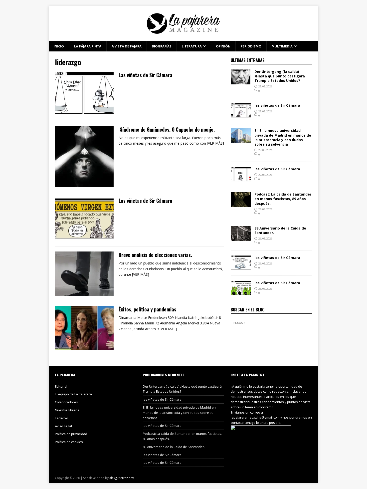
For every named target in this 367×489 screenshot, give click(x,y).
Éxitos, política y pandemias (147, 309)
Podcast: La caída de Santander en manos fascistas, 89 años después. (282, 199)
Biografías (162, 46)
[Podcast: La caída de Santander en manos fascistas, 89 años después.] (241, 204)
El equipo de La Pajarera (73, 394)
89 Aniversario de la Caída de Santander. (280, 230)
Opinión (223, 46)
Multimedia (282, 46)
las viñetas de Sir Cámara (277, 105)
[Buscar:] (271, 323)
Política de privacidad (71, 434)
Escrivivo (61, 418)
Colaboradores (66, 402)
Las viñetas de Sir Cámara (145, 75)
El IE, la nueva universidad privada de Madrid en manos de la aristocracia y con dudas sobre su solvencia (282, 137)
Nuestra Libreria (67, 410)
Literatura (192, 46)
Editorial (61, 386)
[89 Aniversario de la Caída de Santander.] (241, 238)
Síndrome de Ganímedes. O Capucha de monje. (167, 129)
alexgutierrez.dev (121, 478)
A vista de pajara (127, 46)
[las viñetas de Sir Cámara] (241, 115)
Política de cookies (69, 442)
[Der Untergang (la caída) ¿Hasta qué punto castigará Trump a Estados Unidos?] (241, 81)
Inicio (59, 46)
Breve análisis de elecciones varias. (155, 254)
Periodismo (251, 46)
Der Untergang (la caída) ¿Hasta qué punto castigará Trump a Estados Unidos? (279, 76)
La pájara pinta (87, 46)
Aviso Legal (63, 426)
